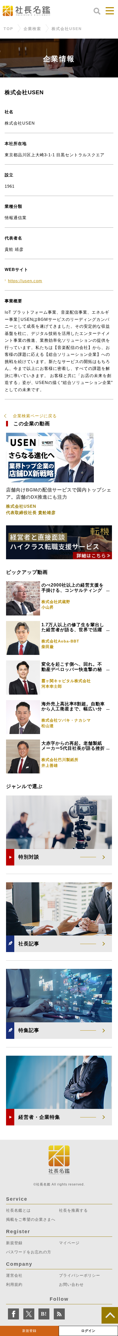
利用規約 (14, 1284)
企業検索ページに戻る (35, 415)
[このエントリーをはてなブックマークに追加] (43, 1313)
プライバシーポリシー (79, 1275)
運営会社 (14, 1275)
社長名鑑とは (18, 1210)
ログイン (88, 1331)
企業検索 (32, 29)
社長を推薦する (73, 1210)
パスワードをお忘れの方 (28, 1252)
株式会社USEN (67, 29)
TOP (8, 29)
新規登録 (29, 1331)
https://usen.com (25, 280)
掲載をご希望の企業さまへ (30, 1219)
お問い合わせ (71, 1284)
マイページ (69, 1243)
